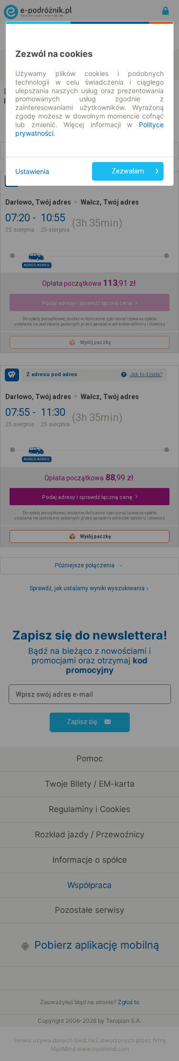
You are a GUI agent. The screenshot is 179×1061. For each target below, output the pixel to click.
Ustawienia (32, 171)
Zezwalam (128, 171)
